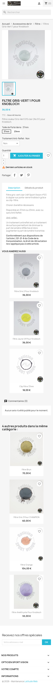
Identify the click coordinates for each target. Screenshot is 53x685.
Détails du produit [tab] (34, 187)
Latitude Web (31, 681)
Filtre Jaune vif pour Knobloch (26, 339)
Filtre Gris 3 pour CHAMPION (26, 517)
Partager (14, 175)
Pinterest (28, 175)
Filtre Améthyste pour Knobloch (26, 612)
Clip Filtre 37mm (26, 386)
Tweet (21, 175)
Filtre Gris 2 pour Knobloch (26, 291)
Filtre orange (27, 564)
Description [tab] (14, 187)
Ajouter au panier (26, 155)
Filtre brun (26, 469)
